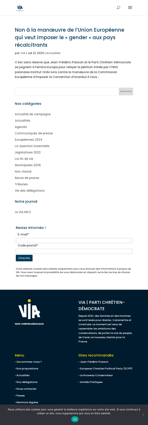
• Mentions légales (26, 402)
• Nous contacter (25, 389)
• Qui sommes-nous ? (28, 362)
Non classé (23, 171)
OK (75, 419)
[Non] (143, 415)
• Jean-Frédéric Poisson (93, 362)
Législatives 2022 (28, 152)
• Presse (20, 395)
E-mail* (24, 234)
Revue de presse (27, 178)
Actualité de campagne (33, 114)
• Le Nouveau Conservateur (95, 375)
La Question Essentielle (32, 146)
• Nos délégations (26, 382)
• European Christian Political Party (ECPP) (105, 368)
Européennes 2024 (28, 140)
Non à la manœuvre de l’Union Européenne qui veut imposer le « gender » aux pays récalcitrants (69, 37)
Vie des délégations (30, 191)
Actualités (53, 53)
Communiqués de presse (34, 133)
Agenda (21, 127)
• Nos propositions (26, 368)
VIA (23, 53)
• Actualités (22, 375)
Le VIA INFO (23, 212)
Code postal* (29, 245)
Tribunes (21, 184)
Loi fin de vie (24, 159)
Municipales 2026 (28, 165)
